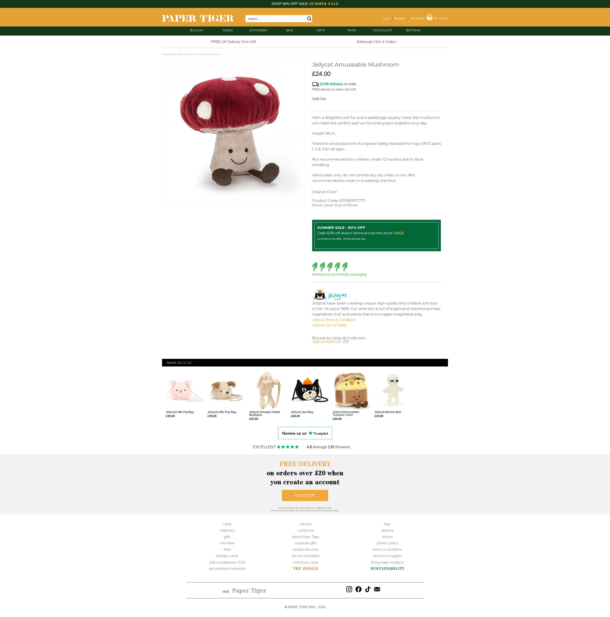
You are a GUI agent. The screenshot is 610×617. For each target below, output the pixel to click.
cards (227, 30)
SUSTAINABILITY (387, 568)
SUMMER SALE (324, 3)
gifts (320, 30)
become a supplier (387, 556)
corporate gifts (306, 543)
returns (387, 537)
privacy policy (387, 543)
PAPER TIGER (297, 607)
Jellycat (197, 30)
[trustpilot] (305, 433)
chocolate (227, 543)
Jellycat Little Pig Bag (179, 412)
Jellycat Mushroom (327, 342)
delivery (387, 530)
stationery (258, 30)
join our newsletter (306, 556)
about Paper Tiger (305, 537)
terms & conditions (387, 549)
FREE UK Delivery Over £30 (233, 42)
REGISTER (305, 495)
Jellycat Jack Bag (302, 412)
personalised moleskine (227, 568)
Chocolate (382, 30)
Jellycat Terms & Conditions (334, 320)
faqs (387, 524)
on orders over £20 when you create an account (305, 473)
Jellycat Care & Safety (329, 325)
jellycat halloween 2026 (227, 562)
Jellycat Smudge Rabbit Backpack (264, 413)
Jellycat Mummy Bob (387, 412)
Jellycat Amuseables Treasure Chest (346, 413)
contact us (306, 530)
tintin (351, 30)
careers (306, 524)
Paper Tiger (249, 591)
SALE (289, 30)
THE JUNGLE (305, 568)
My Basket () (429, 18)
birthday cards (227, 556)
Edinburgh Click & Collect (376, 42)
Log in (386, 18)
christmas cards (305, 562)
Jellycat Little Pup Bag (222, 412)
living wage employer (387, 562)
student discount (305, 549)
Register (399, 18)
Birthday (413, 30)
